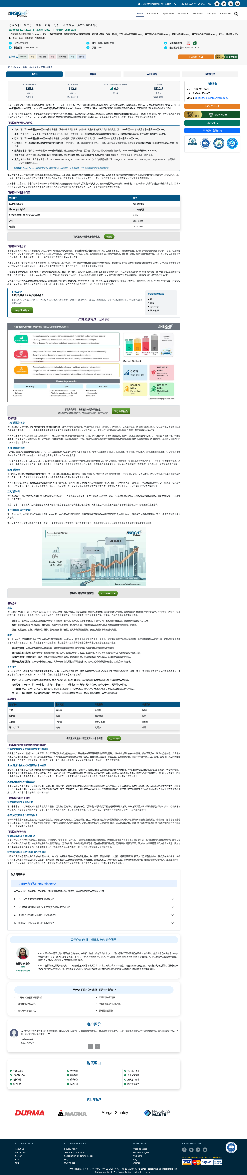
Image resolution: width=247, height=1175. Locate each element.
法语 (52, 56)
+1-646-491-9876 (185, 3)
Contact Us (225, 13)
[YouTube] (237, 3)
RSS (17, 1159)
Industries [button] (151, 13)
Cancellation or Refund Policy (78, 1155)
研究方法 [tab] (211, 74)
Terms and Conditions (74, 1152)
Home (140, 13)
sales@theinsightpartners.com (156, 3)
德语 (32, 56)
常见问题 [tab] (153, 74)
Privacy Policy (70, 1148)
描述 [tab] (35, 74)
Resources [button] (197, 13)
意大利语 (62, 56)
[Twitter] (223, 3)
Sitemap (137, 1162)
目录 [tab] (94, 74)
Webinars (137, 1155)
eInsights (211, 13)
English (23, 56)
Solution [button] (182, 13)
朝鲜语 (81, 56)
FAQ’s (66, 1159)
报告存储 (16, 67)
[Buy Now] (226, 56)
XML (17, 1162)
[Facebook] (217, 3)
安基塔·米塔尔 (23, 963)
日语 (72, 56)
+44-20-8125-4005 (202, 3)
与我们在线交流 (213, 130)
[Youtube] (205, 1151)
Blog (135, 1159)
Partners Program (141, 1152)
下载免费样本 (195, 56)
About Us (19, 1148)
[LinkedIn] (230, 3)
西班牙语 (42, 56)
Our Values (69, 1162)
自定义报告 (212, 123)
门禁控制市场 (46, 67)
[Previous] (80, 1046)
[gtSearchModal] (236, 14)
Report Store (168, 13)
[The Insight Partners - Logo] (18, 14)
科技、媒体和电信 (30, 67)
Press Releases (140, 1148)
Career (18, 1155)
